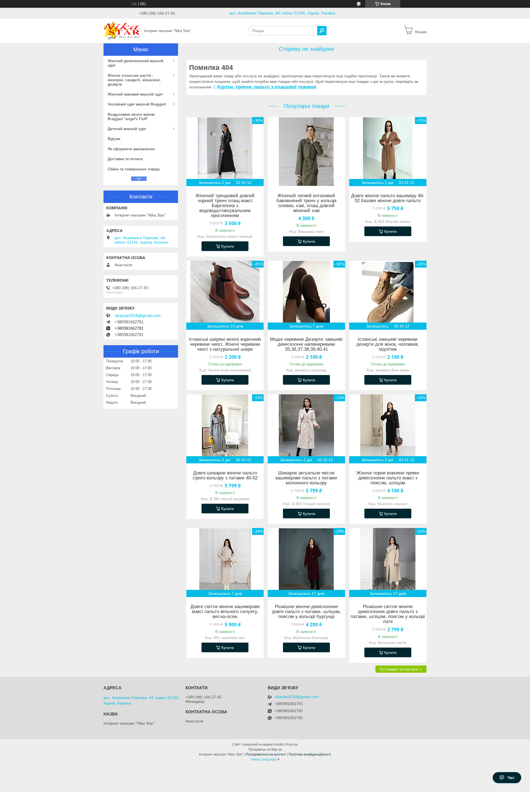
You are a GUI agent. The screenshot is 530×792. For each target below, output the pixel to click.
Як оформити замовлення (131, 149)
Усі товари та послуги (399, 669)
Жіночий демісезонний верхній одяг (135, 63)
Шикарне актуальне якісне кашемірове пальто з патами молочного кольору (306, 478)
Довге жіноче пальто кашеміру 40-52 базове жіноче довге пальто (388, 198)
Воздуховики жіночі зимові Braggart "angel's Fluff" (131, 116)
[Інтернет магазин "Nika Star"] (122, 30)
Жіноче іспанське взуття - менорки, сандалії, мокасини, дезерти (134, 79)
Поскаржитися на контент (266, 754)
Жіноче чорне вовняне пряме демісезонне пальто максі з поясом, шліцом (387, 478)
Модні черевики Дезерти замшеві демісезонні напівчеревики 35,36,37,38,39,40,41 (306, 344)
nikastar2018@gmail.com (138, 315)
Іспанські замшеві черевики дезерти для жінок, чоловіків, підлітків (387, 344)
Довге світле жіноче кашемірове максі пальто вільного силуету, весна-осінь (225, 611)
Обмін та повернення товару (134, 169)
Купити (227, 246)
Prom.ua (291, 744)
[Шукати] (322, 30)
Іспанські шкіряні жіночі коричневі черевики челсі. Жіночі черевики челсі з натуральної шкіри (225, 344)
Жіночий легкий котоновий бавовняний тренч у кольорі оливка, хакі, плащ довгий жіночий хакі (306, 203)
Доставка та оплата (125, 159)
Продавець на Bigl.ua (265, 749)
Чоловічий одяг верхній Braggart (137, 104)
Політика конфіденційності (310, 754)
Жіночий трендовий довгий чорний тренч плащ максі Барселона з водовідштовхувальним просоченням (225, 205)
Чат (511, 777)
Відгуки (114, 138)
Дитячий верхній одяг (127, 128)
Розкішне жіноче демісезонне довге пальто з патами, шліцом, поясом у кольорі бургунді (306, 611)
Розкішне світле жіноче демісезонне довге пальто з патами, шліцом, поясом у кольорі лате (388, 614)
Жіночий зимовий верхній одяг (135, 94)
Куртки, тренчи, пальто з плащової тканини (266, 86)
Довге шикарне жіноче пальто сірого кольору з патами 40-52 (225, 476)
